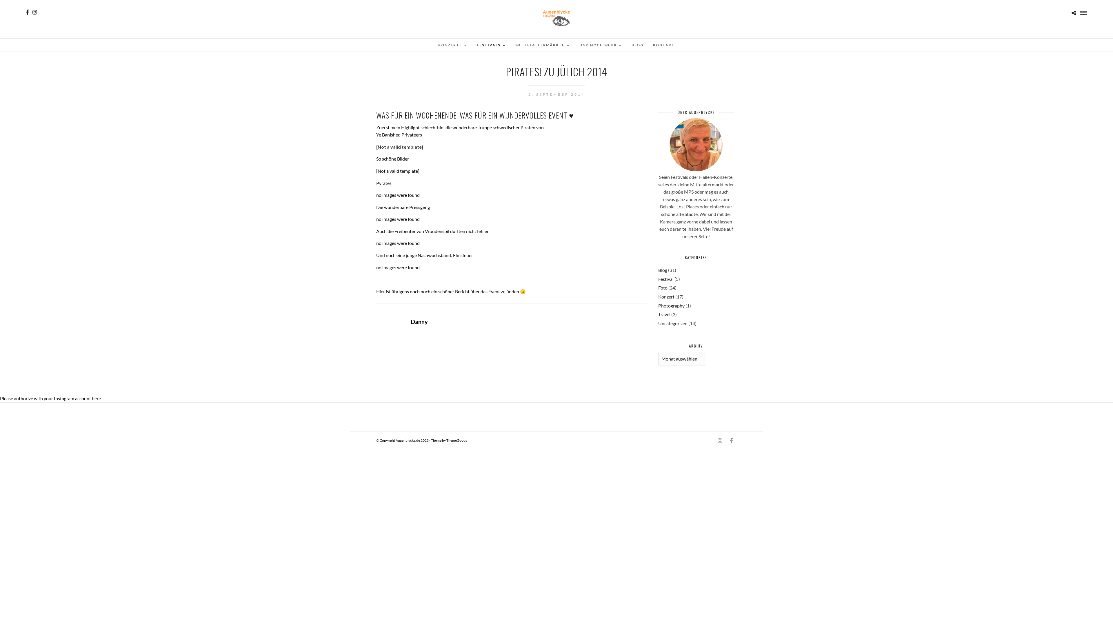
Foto (663, 287)
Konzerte (450, 45)
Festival (666, 279)
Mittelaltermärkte (540, 45)
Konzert (666, 296)
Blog (637, 45)
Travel (664, 314)
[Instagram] (34, 12)
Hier (380, 291)
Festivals (489, 45)
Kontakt (664, 45)
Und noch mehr (598, 45)
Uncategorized (673, 323)
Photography (671, 305)
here (96, 398)
